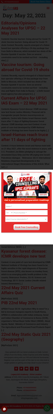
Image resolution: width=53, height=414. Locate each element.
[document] (26, 207)
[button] (49, 173)
